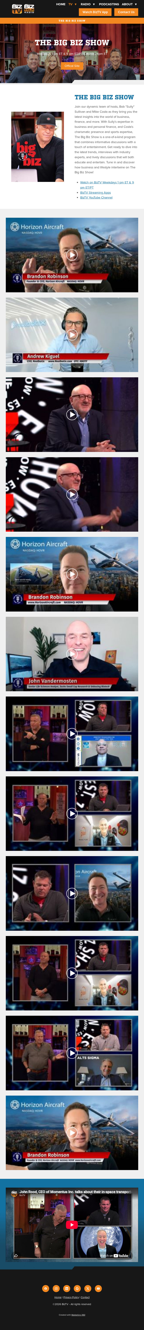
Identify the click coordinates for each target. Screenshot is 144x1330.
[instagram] (56, 1288)
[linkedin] (66, 1288)
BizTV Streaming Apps (95, 192)
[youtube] (98, 1288)
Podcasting (109, 4)
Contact (85, 1297)
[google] (77, 1288)
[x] (87, 1288)
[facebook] (45, 1288)
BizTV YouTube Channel (96, 197)
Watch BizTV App (95, 12)
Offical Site (72, 66)
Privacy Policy (71, 1297)
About (129, 4)
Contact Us (126, 12)
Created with (72, 1314)
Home (61, 4)
